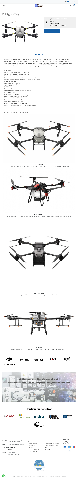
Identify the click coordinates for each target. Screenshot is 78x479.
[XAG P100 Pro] (39, 190)
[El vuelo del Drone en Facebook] (64, 442)
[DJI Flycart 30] (39, 255)
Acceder (73, 1)
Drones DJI (40, 9)
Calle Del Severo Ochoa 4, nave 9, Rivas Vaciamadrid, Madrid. (17, 441)
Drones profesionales (30, 9)
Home (3, 9)
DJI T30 (39, 348)
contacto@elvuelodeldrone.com (16, 444)
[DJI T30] (39, 321)
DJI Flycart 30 (39, 293)
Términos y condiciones (49, 476)
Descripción (39, 54)
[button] (39, 79)
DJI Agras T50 (39, 164)
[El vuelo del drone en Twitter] (67, 442)
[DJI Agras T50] (39, 138)
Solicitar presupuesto (52, 31)
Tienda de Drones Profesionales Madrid (15, 9)
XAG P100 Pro (39, 215)
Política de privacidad (60, 476)
